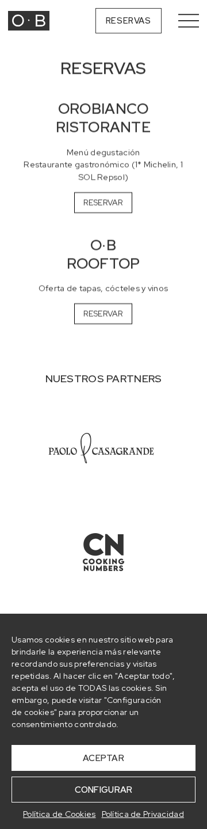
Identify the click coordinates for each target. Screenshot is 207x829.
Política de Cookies (59, 814)
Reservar (103, 202)
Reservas (128, 20)
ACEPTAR (103, 758)
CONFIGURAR (104, 790)
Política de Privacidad (143, 814)
